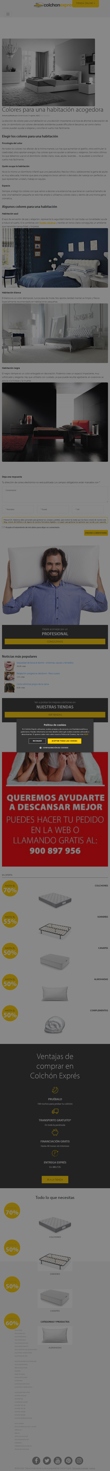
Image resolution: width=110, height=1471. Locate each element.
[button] (55, 747)
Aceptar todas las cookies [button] (64, 741)
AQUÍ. (86, 734)
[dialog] (55, 735)
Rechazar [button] (37, 741)
